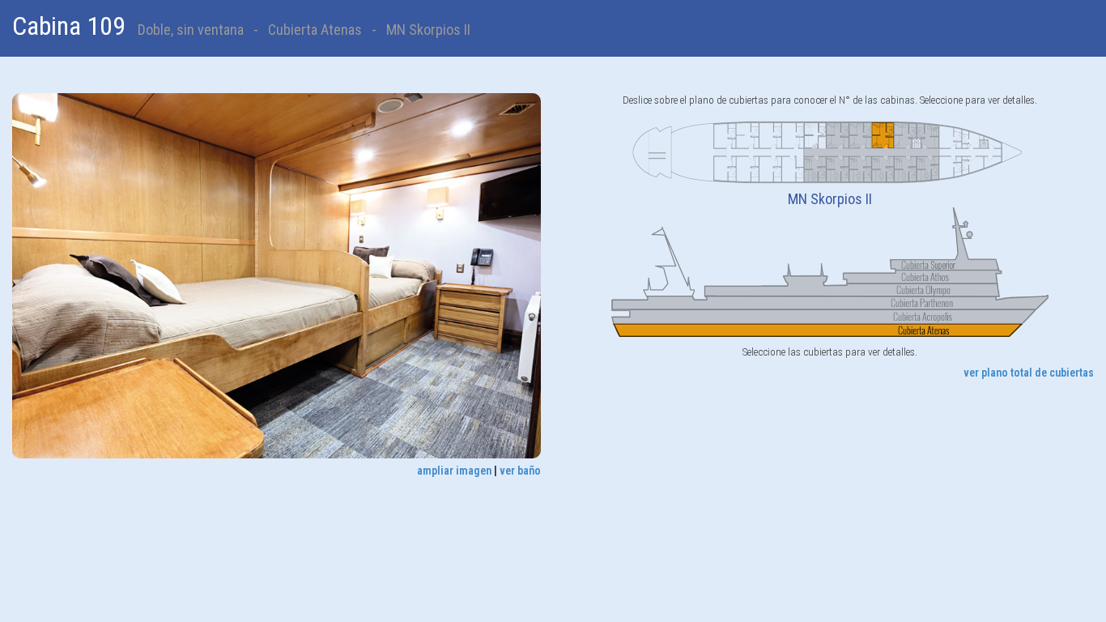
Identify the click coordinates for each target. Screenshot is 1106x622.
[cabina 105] (928, 134)
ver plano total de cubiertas (1028, 372)
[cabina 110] (883, 168)
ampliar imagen (454, 470)
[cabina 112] (860, 168)
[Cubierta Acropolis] (830, 315)
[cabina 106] (928, 168)
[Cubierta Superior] (830, 238)
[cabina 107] (905, 134)
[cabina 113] (837, 134)
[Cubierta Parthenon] (830, 302)
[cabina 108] (905, 168)
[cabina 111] (860, 134)
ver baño (520, 470)
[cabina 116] (815, 168)
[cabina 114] (837, 168)
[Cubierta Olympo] (873, 289)
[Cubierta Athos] (873, 276)
